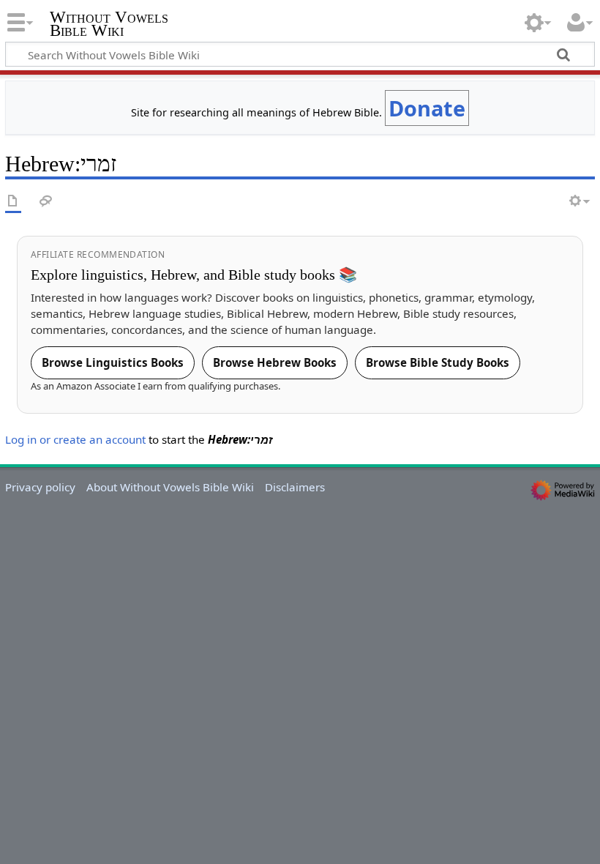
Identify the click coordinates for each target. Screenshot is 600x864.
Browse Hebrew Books (275, 362)
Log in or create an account (75, 439)
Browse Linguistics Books (113, 362)
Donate (427, 108)
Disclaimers (295, 487)
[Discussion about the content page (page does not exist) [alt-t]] (46, 201)
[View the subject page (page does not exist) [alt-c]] (13, 201)
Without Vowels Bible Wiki (109, 24)
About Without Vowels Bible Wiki (170, 487)
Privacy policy (40, 487)
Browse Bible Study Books (437, 362)
